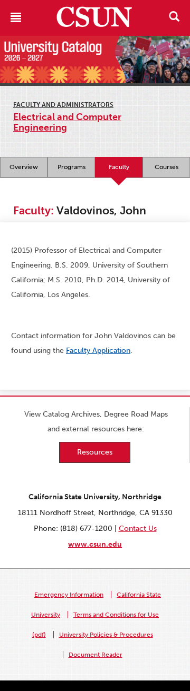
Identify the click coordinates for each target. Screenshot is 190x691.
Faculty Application (98, 350)
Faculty (119, 167)
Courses (166, 167)
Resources (94, 452)
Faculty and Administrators (63, 104)
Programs (72, 167)
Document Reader (95, 654)
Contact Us (138, 528)
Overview (24, 167)
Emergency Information (68, 594)
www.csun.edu (95, 544)
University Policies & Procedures (106, 634)
